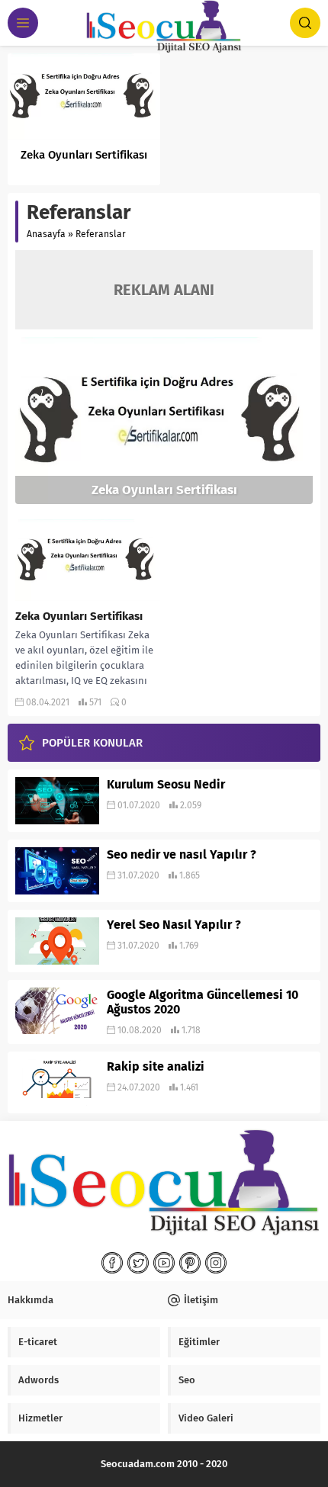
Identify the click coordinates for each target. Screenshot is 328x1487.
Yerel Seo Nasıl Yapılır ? (174, 924)
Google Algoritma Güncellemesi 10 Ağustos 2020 (202, 1002)
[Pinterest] (190, 1262)
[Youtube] (164, 1262)
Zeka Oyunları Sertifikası (84, 155)
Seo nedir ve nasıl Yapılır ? (181, 854)
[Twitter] (138, 1262)
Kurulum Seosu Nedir (166, 784)
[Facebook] (112, 1262)
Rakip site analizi (155, 1066)
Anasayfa (46, 234)
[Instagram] (216, 1262)
